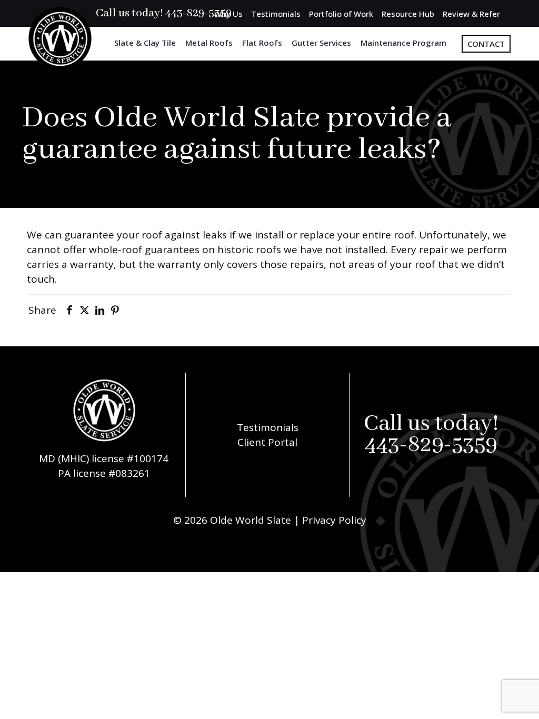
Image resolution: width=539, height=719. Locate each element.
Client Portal (267, 442)
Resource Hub (408, 13)
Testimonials (276, 13)
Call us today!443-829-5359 (431, 435)
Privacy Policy (334, 520)
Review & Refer (471, 13)
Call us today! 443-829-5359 (164, 13)
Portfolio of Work (341, 13)
